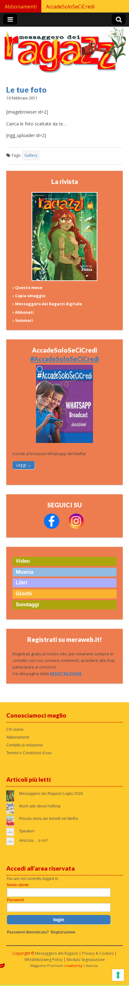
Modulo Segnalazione (86, 959)
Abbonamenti (21, 6)
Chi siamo (14, 729)
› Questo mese (27, 287)
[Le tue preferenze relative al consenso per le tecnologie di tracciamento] (118, 975)
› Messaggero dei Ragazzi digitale (47, 304)
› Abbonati (23, 312)
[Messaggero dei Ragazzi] (64, 53)
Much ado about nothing (39, 806)
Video (23, 561)
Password (15, 900)
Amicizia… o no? (33, 840)
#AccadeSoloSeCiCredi (64, 359)
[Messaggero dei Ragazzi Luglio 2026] (64, 279)
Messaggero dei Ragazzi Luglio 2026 (51, 793)
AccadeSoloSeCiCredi (70, 6)
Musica (24, 572)
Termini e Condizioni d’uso (29, 753)
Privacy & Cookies (98, 953)
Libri (21, 583)
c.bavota (90, 965)
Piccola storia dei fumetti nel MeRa (48, 818)
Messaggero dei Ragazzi (56, 953)
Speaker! (26, 831)
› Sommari (23, 320)
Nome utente (18, 885)
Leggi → (23, 465)
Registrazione (63, 932)
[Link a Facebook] (51, 527)
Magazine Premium (46, 965)
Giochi (24, 594)
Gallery (30, 155)
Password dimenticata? (28, 932)
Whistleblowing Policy (43, 959)
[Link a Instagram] (76, 527)
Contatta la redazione (24, 745)
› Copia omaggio (29, 295)
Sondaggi (27, 604)
